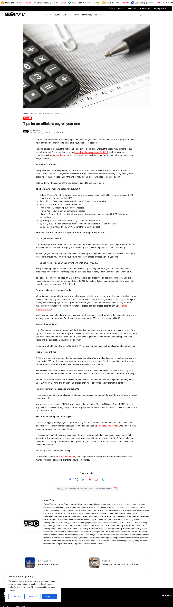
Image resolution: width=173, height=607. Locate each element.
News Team (35, 130)
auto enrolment (58, 155)
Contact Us (145, 8)
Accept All (49, 596)
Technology (87, 15)
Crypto (57, 15)
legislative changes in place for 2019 (91, 152)
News (76, 15)
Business (67, 15)
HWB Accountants (66, 457)
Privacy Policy (160, 8)
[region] (33, 587)
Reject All (33, 596)
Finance (47, 15)
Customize (17, 596)
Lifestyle (99, 15)
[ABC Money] (15, 14)
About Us (132, 8)
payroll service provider (107, 426)
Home (25, 113)
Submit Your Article (115, 8)
